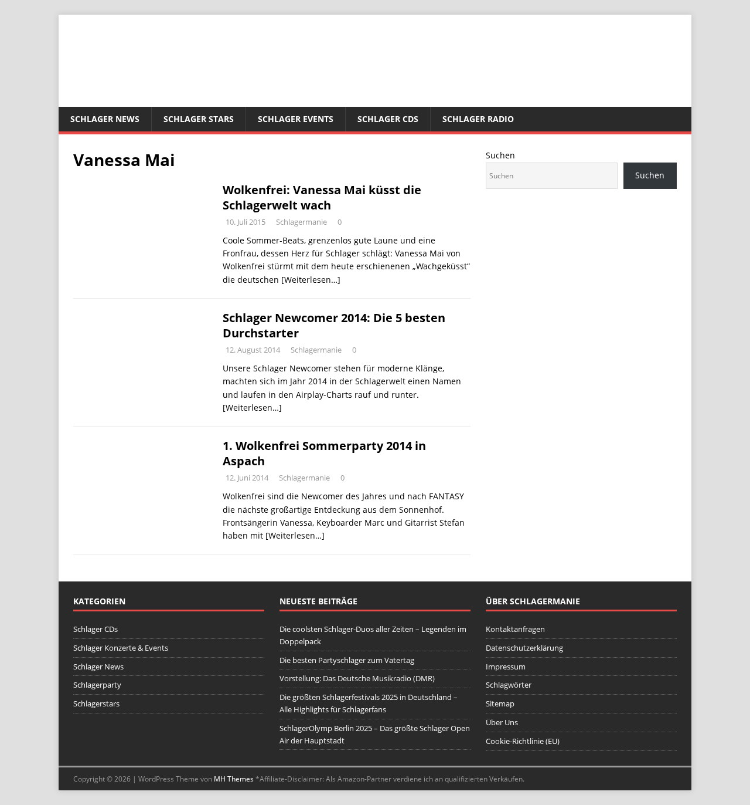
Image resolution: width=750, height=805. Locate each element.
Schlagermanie (301, 222)
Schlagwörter (508, 684)
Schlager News (104, 118)
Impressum (506, 666)
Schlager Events (295, 118)
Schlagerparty (97, 684)
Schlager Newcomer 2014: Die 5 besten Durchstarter (334, 325)
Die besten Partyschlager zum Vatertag (346, 660)
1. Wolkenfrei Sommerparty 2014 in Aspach (324, 453)
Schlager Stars (198, 118)
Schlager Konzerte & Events (120, 647)
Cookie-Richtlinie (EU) (523, 741)
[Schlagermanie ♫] (375, 100)
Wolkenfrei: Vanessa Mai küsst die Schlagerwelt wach (322, 197)
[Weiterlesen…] (310, 279)
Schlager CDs (387, 118)
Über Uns (502, 722)
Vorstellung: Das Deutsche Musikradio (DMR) (357, 678)
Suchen (500, 155)
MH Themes (234, 779)
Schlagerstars (96, 703)
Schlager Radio (478, 118)
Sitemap (500, 703)
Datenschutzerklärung (524, 647)
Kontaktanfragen (515, 629)
